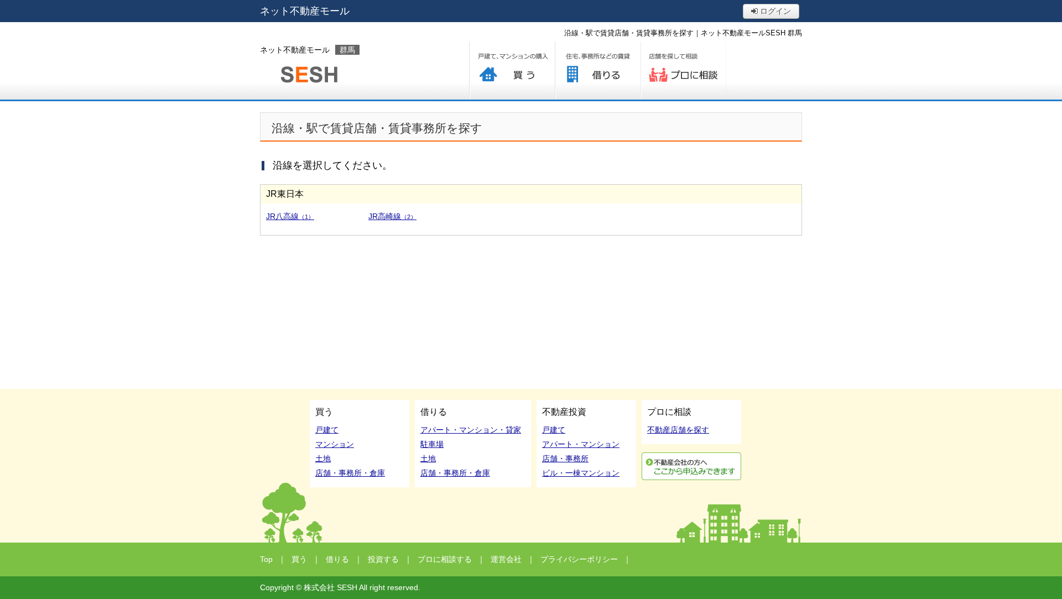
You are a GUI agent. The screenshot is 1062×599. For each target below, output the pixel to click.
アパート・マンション (581, 444)
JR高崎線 (392, 216)
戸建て (327, 429)
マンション (334, 444)
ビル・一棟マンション (581, 472)
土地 (323, 458)
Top (266, 559)
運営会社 (506, 559)
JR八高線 (290, 216)
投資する (383, 559)
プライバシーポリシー (579, 559)
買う (512, 70)
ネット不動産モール (305, 11)
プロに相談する (683, 70)
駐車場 (432, 444)
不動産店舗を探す (678, 429)
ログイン (774, 11)
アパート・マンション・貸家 (470, 429)
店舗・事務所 (565, 458)
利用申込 (691, 466)
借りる (598, 70)
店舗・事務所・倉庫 (350, 472)
